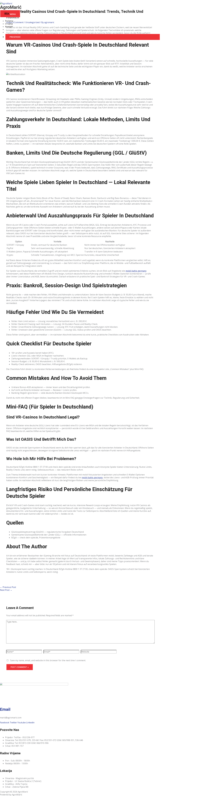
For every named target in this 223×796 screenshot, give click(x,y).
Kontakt (9, 26)
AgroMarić (10, 7)
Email (5, 709)
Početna (9, 21)
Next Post (6, 590)
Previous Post (8, 587)
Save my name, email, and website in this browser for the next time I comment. (48, 660)
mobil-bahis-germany (136, 270)
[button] (82, 37)
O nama (9, 23)
